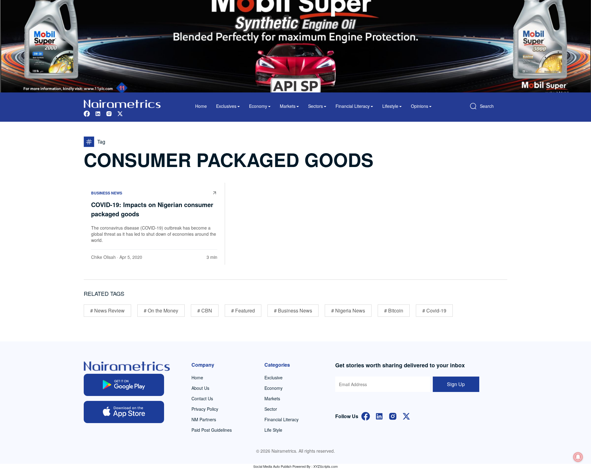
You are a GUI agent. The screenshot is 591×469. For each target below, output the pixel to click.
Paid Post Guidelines (211, 430)
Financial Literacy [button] (353, 106)
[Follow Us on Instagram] (392, 415)
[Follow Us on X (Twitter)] (406, 415)
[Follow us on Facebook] (87, 112)
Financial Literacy (281, 419)
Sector (270, 409)
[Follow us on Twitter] (120, 112)
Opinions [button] (419, 106)
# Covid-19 (434, 310)
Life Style (273, 430)
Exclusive (273, 377)
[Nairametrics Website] (122, 103)
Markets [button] (288, 106)
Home (201, 106)
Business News (106, 193)
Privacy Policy (204, 409)
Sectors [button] (315, 106)
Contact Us (202, 398)
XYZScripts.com (325, 466)
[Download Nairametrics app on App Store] (124, 412)
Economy (273, 388)
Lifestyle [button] (390, 106)
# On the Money (161, 310)
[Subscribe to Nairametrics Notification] (578, 457)
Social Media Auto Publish (272, 466)
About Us (200, 388)
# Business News (293, 310)
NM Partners (203, 419)
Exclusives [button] (226, 106)
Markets (272, 398)
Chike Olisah (103, 257)
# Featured (243, 310)
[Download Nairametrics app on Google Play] (124, 385)
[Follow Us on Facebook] (365, 415)
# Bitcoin (393, 310)
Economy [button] (258, 106)
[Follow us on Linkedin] (98, 112)
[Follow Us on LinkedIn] (379, 415)
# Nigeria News (348, 310)
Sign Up (456, 384)
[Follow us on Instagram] (109, 112)
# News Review (107, 310)
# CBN (204, 310)
